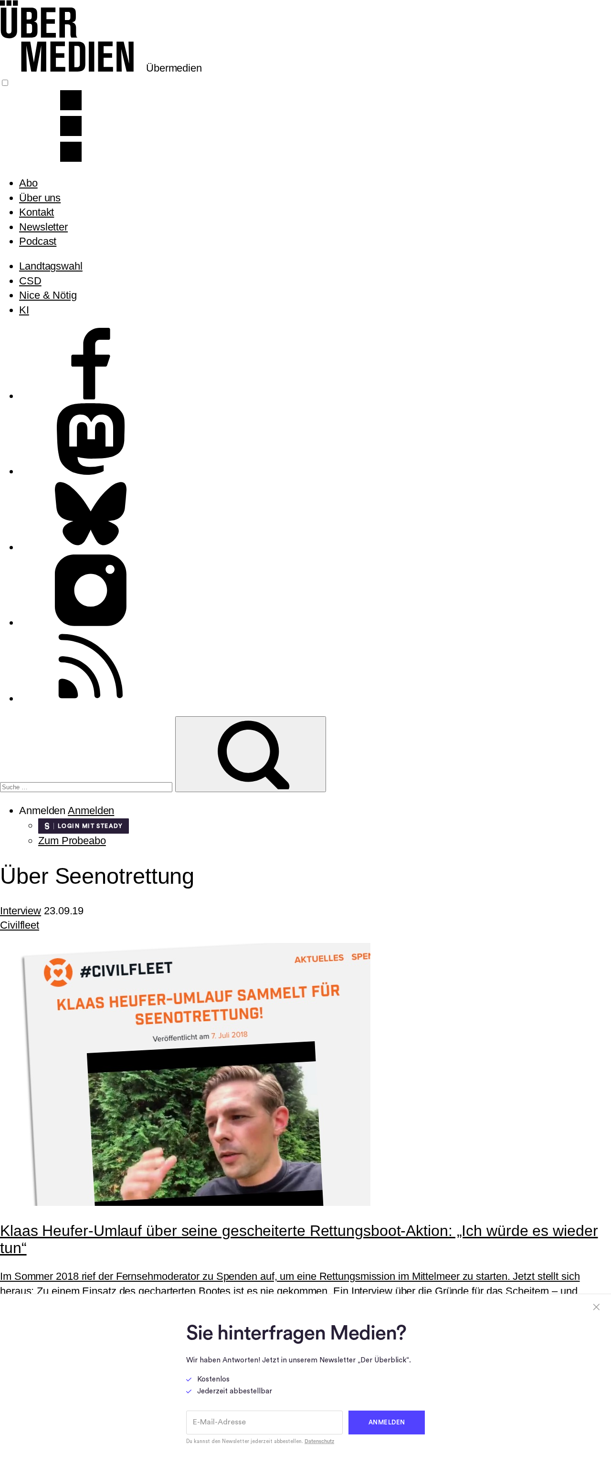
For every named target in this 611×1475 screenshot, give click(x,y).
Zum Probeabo (72, 841)
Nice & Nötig (48, 295)
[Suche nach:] (87, 786)
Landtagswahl (51, 266)
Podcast (37, 241)
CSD (30, 281)
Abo (28, 183)
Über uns (40, 198)
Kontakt (36, 212)
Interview (20, 911)
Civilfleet (19, 925)
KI (24, 310)
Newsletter (43, 227)
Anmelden (91, 810)
